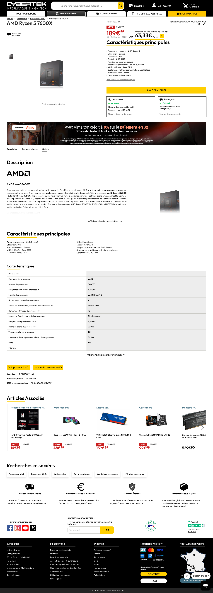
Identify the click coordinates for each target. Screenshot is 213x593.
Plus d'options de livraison (119, 114)
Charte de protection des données (65, 568)
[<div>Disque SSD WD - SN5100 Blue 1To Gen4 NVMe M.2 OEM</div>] (113, 427)
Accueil (10, 18)
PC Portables (13, 564)
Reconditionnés (13, 575)
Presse (97, 553)
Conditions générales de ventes (64, 564)
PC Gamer (11, 560)
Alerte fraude (56, 571)
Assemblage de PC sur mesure (64, 560)
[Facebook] (10, 528)
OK (107, 530)
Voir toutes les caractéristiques (120, 79)
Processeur (22, 18)
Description (12, 149)
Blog (96, 560)
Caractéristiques (30, 149)
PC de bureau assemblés (149, 13)
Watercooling (60, 474)
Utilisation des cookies (60, 575)
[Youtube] (25, 528)
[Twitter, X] (33, 528)
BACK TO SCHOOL (188, 13)
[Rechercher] (120, 5)
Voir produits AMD (18, 367)
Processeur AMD (37, 18)
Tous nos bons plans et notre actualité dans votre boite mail (90, 523)
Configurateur (108, 13)
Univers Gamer (68, 13)
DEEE (124, 37)
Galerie (45, 149)
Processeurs (12, 571)
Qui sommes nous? (102, 550)
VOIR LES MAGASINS (193, 580)
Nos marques (100, 568)
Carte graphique (82, 474)
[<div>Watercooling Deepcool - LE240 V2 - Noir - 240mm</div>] (70, 427)
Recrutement (99, 557)
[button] (202, 427)
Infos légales (56, 578)
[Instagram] (18, 528)
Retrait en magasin (59, 557)
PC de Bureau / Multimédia (19, 557)
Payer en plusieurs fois (60, 550)
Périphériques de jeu (135, 474)
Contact (154, 574)
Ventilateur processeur (107, 474)
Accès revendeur (101, 571)
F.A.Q (96, 564)
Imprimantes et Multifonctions (20, 568)
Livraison (54, 553)
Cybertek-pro (100, 575)
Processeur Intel (16, 474)
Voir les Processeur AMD (48, 367)
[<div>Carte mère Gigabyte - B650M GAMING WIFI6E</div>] (156, 427)
